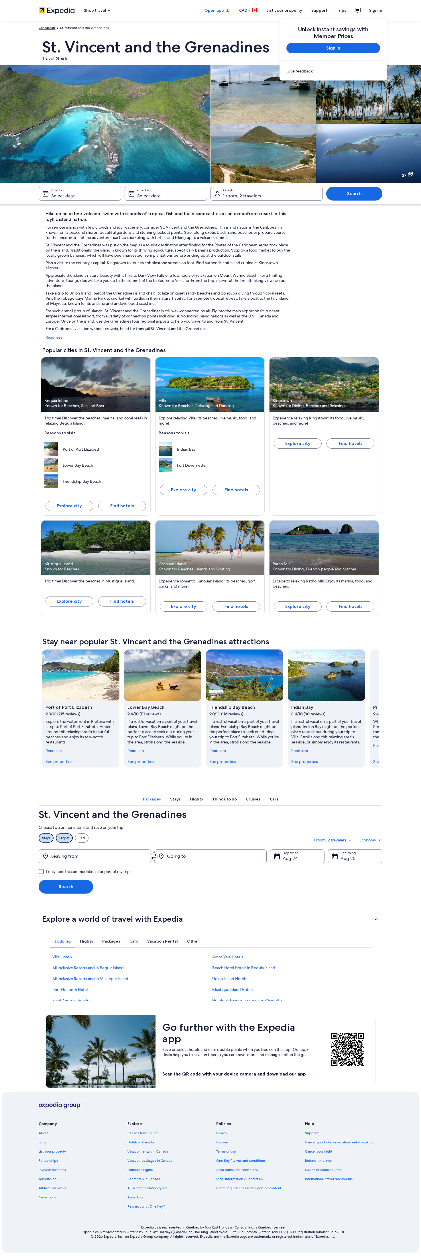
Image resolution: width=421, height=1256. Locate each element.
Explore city (69, 506)
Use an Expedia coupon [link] (323, 1169)
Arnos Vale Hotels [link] (227, 956)
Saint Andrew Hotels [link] (70, 1000)
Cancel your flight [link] (318, 1151)
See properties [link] (59, 761)
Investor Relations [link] (52, 1169)
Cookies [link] (222, 1142)
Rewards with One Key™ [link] (146, 1206)
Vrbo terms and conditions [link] (237, 1169)
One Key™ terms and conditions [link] (240, 1160)
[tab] (152, 799)
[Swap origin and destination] (154, 856)
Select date (63, 196)
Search (354, 193)
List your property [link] (52, 1151)
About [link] (43, 1133)
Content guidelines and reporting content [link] (248, 1188)
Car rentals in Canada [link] (143, 1179)
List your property (284, 10)
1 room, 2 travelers (242, 196)
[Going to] (210, 856)
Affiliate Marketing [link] (53, 1188)
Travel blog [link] (135, 1197)
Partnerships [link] (48, 1160)
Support (319, 10)
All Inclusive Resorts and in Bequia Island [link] (88, 967)
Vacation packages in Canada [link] (149, 1160)
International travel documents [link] (329, 1179)
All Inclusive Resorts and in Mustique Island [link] (90, 978)
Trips (341, 10)
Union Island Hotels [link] (229, 978)
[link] (333, 71)
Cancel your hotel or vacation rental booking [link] (339, 1142)
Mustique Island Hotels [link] (232, 989)
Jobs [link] (42, 1142)
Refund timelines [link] (318, 1160)
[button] (210, 919)
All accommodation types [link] (147, 1188)
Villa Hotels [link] (62, 956)
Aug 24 (290, 858)
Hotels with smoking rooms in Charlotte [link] (247, 1000)
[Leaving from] (95, 856)
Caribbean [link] (47, 27)
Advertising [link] (47, 1179)
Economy (367, 840)
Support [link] (311, 1133)
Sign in (375, 10)
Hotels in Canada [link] (140, 1142)
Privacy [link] (221, 1133)
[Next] (378, 708)
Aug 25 (348, 858)
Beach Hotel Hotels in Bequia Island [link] (243, 967)
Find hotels (122, 506)
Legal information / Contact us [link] (239, 1179)
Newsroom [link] (47, 1197)
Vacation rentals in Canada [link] (147, 1151)
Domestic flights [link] (140, 1169)
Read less (54, 337)
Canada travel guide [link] (143, 1133)
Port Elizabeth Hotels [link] (70, 989)
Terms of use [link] (226, 1151)
